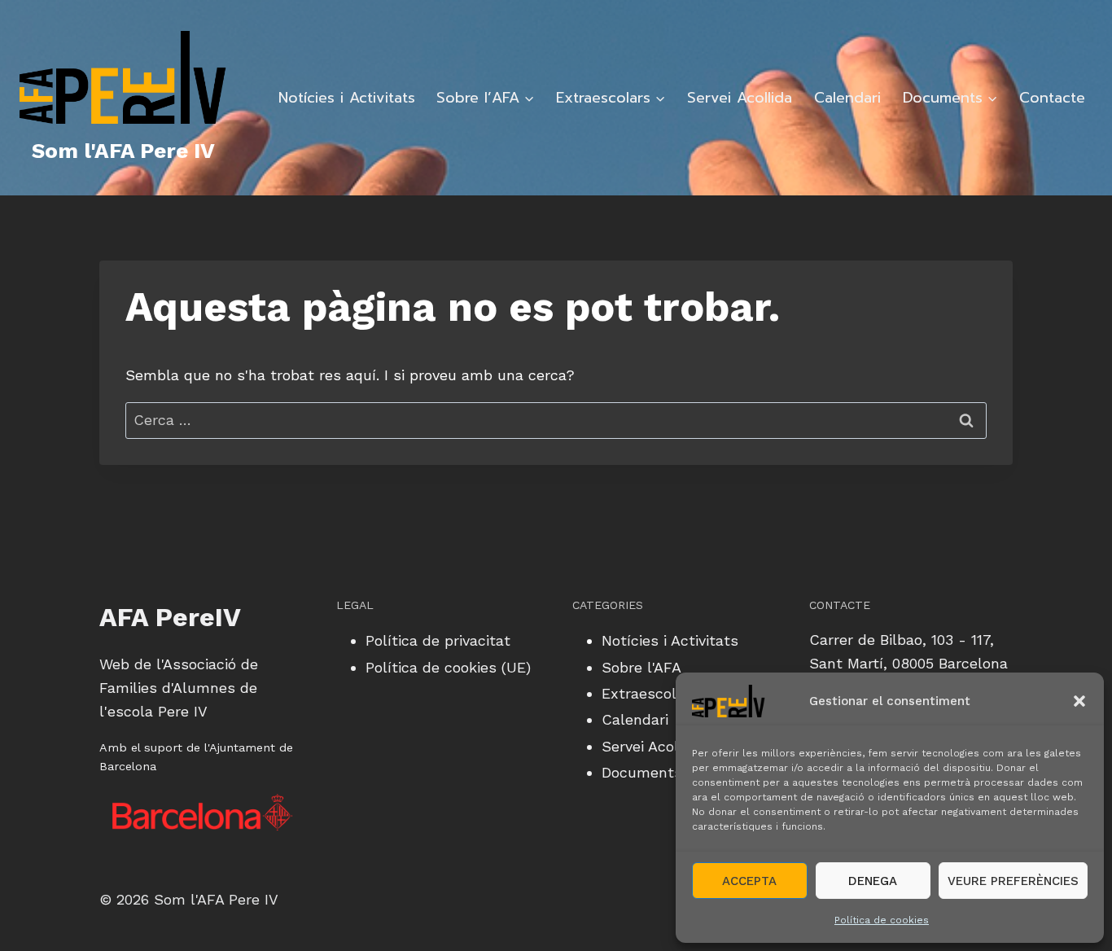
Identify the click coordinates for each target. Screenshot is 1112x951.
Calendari (847, 97)
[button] (1079, 701)
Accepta (749, 881)
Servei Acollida (739, 97)
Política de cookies (881, 920)
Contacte (1052, 97)
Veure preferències (1013, 881)
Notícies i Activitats (346, 97)
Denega (872, 881)
